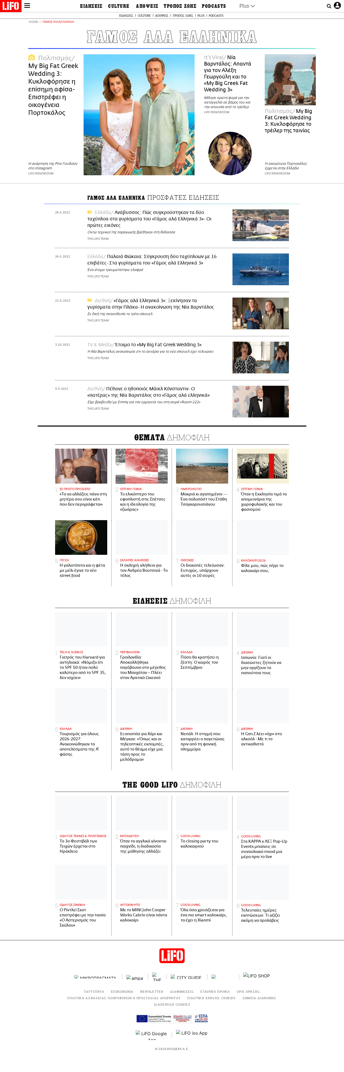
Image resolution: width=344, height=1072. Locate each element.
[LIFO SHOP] (256, 977)
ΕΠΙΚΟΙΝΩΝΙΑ (122, 991)
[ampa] (135, 976)
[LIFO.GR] (11, 7)
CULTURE (118, 6)
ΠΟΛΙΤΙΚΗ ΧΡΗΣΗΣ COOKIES (211, 998)
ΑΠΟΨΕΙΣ (147, 6)
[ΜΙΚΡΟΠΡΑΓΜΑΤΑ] (96, 976)
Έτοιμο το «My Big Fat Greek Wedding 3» (158, 345)
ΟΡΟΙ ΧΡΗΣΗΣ (248, 991)
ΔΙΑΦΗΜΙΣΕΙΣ (182, 991)
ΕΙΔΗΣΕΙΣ (91, 6)
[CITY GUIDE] (187, 976)
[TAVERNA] (223, 977)
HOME (33, 22)
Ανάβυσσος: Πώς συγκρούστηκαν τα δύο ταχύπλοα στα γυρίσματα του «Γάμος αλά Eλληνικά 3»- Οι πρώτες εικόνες (149, 219)
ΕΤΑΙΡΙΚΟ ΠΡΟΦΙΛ (215, 991)
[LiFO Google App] (152, 1035)
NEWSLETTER (151, 991)
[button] (27, 6)
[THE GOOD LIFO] (157, 977)
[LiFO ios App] (192, 1035)
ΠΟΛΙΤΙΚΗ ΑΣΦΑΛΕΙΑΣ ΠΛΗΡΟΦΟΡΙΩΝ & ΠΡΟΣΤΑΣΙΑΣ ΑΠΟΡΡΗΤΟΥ (124, 998)
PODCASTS (214, 6)
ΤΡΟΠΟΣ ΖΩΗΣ (180, 6)
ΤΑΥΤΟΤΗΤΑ (94, 991)
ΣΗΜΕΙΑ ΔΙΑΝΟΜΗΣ (259, 998)
